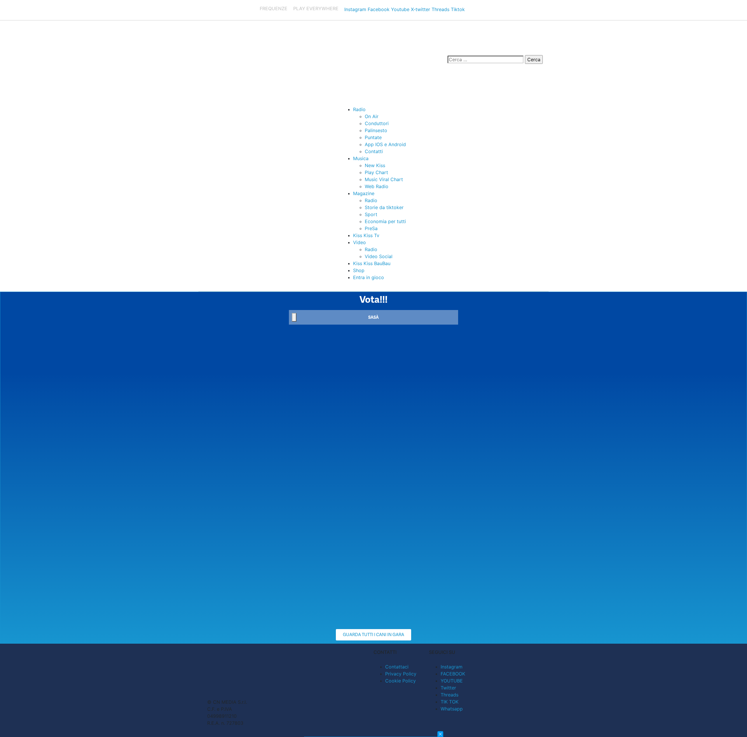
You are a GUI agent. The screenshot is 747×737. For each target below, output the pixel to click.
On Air (371, 116)
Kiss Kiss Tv (366, 235)
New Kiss (375, 165)
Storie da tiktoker (384, 207)
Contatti (374, 151)
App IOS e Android (385, 144)
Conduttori (377, 123)
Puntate (373, 137)
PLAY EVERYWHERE (315, 8)
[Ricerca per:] (485, 59)
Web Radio (376, 186)
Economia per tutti (385, 221)
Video (359, 242)
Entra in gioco (368, 277)
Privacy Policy (400, 674)
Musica (361, 158)
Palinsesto (376, 130)
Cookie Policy (400, 681)
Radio (359, 109)
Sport (371, 214)
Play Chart (376, 172)
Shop (358, 270)
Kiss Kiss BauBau (371, 263)
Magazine (363, 193)
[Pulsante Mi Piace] (294, 317)
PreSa (371, 228)
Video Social (378, 256)
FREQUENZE (273, 8)
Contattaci (397, 667)
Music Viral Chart (384, 179)
